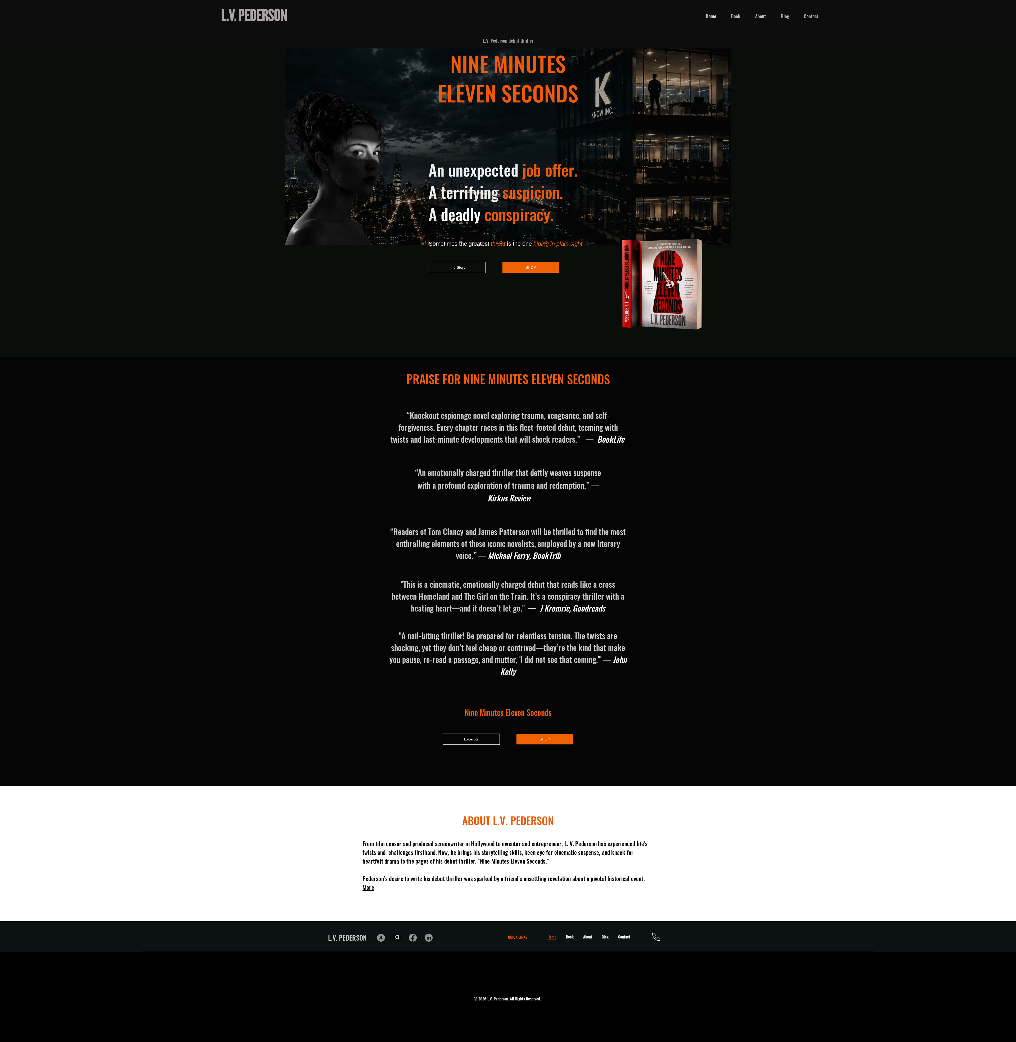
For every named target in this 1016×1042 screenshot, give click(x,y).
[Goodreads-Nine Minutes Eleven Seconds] (397, 938)
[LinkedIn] (429, 938)
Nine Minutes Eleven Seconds (508, 712)
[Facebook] (413, 938)
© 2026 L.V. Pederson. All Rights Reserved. (508, 998)
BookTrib (546, 555)
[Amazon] (381, 938)
